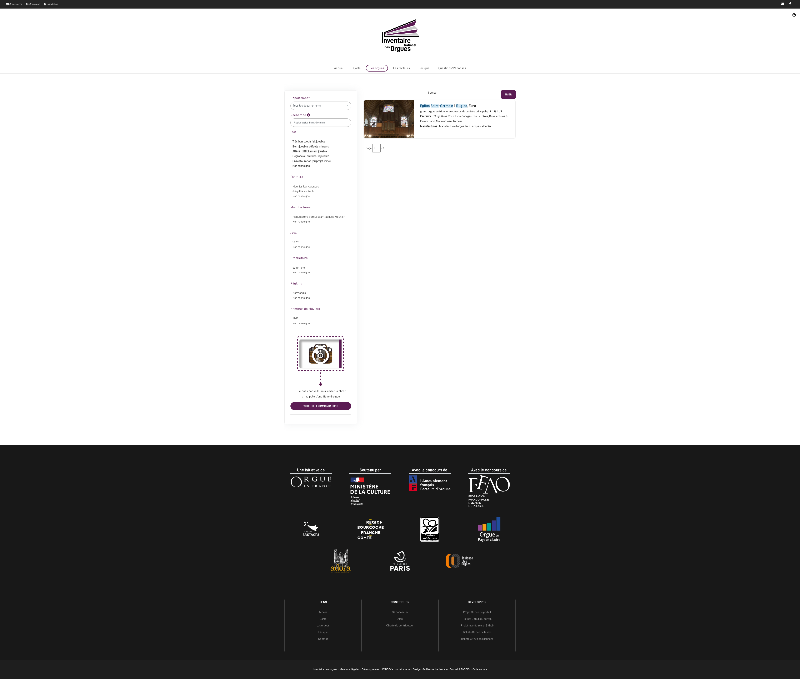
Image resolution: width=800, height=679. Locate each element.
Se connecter (400, 612)
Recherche (298, 115)
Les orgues (377, 68)
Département (300, 98)
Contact (323, 638)
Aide (400, 618)
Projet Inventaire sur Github (477, 625)
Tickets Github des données (477, 638)
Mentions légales (350, 669)
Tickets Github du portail (477, 618)
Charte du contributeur (400, 625)
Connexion (34, 4)
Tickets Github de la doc (477, 632)
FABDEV (386, 669)
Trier (508, 94)
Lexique (424, 68)
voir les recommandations (321, 406)
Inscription (52, 4)
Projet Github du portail (477, 612)
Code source (15, 4)
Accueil (339, 68)
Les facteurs (401, 68)
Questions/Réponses (452, 68)
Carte (357, 68)
